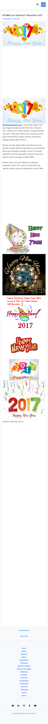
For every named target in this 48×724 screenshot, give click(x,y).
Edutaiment (8, 19)
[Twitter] (13, 706)
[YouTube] (35, 706)
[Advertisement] (24, 73)
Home (24, 648)
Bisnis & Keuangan (24, 669)
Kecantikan (24, 681)
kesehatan (24, 684)
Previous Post (24, 630)
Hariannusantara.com (12, 125)
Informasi (24, 678)
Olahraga (24, 663)
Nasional (24, 654)
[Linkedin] (18, 706)
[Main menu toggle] (43, 4)
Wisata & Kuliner (24, 666)
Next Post (24, 636)
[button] (37, 4)
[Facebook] (30, 706)
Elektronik (24, 672)
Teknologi (24, 690)
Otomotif (24, 687)
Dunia (24, 651)
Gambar (24, 675)
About (24, 695)
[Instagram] (24, 706)
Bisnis (24, 657)
